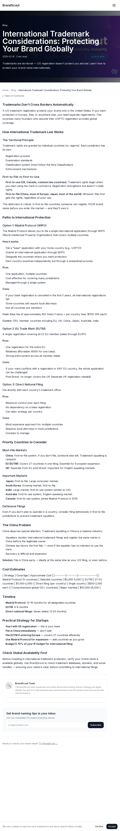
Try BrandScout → (48, 743)
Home (5, 90)
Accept (112, 826)
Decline (99, 826)
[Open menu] (114, 5)
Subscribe (95, 725)
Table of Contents (13, 95)
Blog (4, 25)
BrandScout (10, 5)
